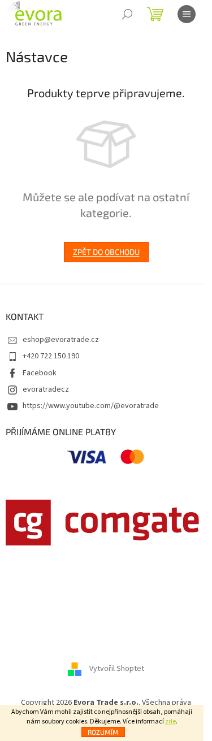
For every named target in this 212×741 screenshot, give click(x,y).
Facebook (40, 373)
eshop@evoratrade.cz (61, 339)
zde (170, 721)
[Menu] (186, 14)
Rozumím (103, 732)
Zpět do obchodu (106, 252)
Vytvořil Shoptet (116, 669)
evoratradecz (46, 389)
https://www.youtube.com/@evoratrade (91, 405)
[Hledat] (127, 14)
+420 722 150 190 (51, 356)
